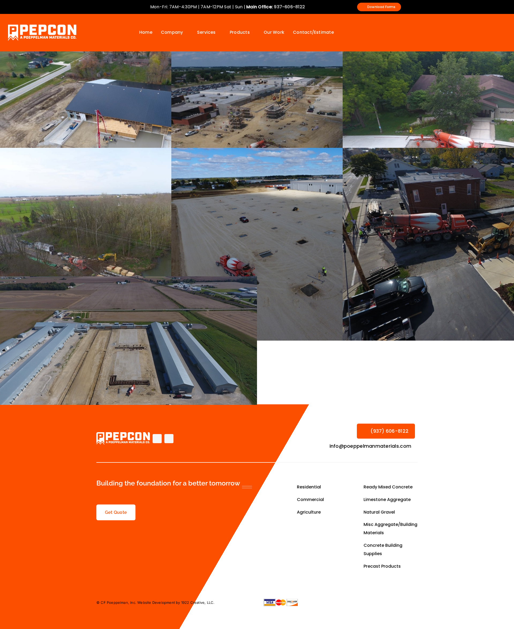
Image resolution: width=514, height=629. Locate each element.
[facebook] (157, 438)
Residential (309, 487)
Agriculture (309, 512)
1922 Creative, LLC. (198, 602)
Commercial (310, 499)
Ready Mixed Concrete (388, 487)
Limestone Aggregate (387, 499)
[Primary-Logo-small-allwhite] (42, 26)
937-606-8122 (289, 7)
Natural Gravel (379, 512)
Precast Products (382, 566)
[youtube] (168, 438)
